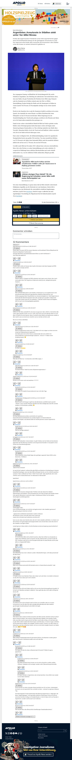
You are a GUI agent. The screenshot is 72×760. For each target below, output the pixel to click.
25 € (24, 216)
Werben (48, 3)
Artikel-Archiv (41, 734)
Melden (17, 248)
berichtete (29, 191)
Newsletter (41, 738)
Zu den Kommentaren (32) (50, 202)
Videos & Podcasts (43, 736)
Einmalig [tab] (17, 207)
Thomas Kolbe (25, 168)
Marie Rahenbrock (26, 180)
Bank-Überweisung (36, 223)
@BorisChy (22, 50)
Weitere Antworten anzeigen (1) (24, 716)
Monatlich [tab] (26, 207)
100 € (34, 216)
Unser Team (8, 737)
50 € (29, 216)
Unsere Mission (9, 738)
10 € (15, 216)
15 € (20, 216)
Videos (41, 3)
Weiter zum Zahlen (37, 220)
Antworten (17, 260)
